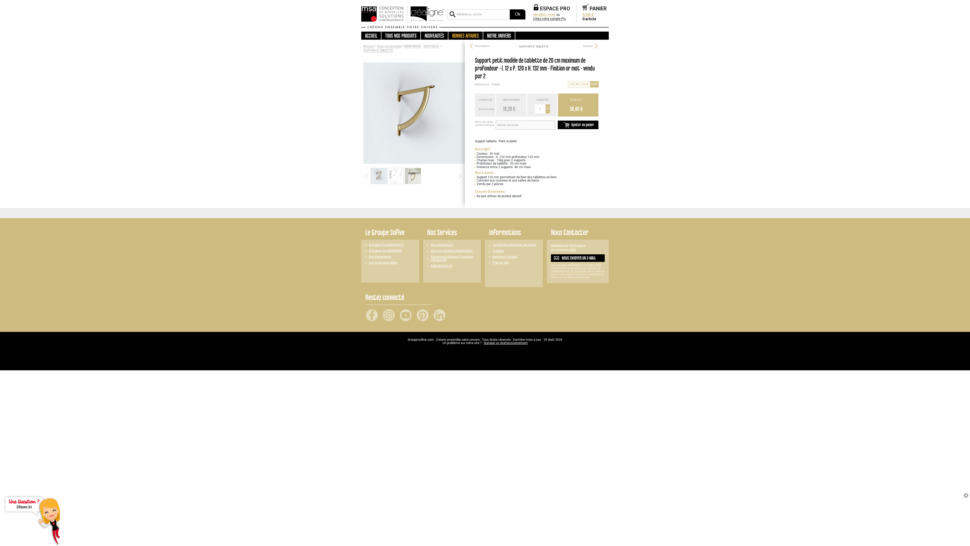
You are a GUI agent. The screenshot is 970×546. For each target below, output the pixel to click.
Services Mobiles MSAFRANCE (452, 251)
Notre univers (499, 35)
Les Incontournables (383, 262)
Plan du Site (501, 262)
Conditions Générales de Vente (514, 245)
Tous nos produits (389, 46)
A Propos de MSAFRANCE (386, 245)
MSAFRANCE (412, 46)
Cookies (498, 251)
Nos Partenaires (380, 257)
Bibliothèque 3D (442, 266)
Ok (517, 14)
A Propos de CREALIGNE (385, 251)
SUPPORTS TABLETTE (378, 50)
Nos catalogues (442, 245)
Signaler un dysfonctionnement (506, 343)
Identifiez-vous (544, 14)
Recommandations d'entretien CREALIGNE (452, 258)
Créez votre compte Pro (549, 18)
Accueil (371, 35)
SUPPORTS (431, 46)
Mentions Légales (505, 257)
